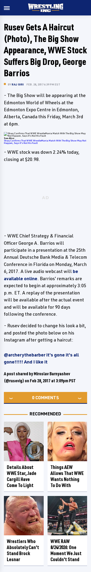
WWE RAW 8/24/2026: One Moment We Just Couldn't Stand (66, 550)
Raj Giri (18, 84)
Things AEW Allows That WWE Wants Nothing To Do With (67, 476)
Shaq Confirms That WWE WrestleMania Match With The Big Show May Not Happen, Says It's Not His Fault (45, 141)
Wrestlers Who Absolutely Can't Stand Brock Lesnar (23, 550)
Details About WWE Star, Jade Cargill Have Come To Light (21, 476)
